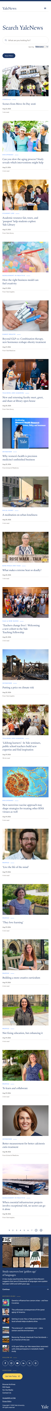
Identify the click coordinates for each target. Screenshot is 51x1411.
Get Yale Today (11, 1376)
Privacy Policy (6, 1401)
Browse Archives (8, 1384)
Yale (45, 1407)
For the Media (7, 1390)
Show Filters (9, 56)
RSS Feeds (6, 1387)
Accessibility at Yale (9, 1398)
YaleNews (9, 9)
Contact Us (6, 1393)
